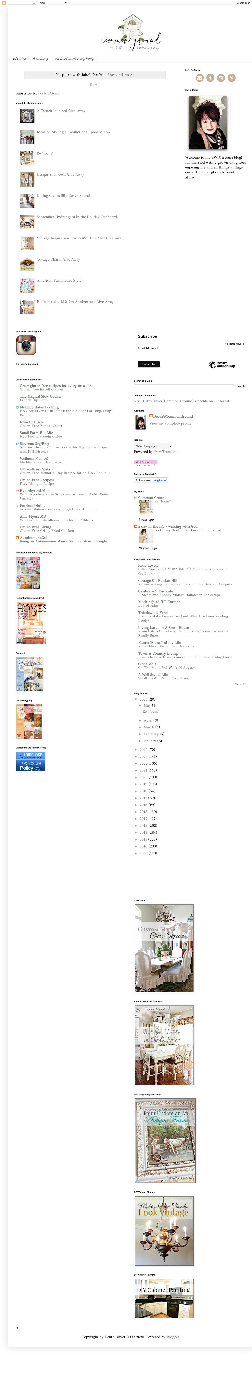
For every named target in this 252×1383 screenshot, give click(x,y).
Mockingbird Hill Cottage (159, 602)
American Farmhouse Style (59, 280)
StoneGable (147, 664)
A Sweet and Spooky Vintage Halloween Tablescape (179, 595)
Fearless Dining (32, 505)
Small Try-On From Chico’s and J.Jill (167, 678)
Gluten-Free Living (35, 527)
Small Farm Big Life (36, 433)
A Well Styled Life (153, 675)
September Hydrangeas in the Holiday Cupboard (77, 217)
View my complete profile (170, 423)
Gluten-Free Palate (35, 469)
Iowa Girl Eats (32, 422)
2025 (144, 699)
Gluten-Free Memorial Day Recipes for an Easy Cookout (65, 473)
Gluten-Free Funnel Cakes (41, 426)
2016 (144, 805)
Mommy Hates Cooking (39, 407)
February (152, 734)
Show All (240, 684)
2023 (144, 756)
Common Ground (152, 498)
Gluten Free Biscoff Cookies (41, 389)
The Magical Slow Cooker (41, 396)
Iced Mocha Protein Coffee (41, 436)
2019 (144, 784)
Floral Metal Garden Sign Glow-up (166, 646)
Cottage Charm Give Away (58, 259)
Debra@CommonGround (173, 416)
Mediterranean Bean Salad (41, 462)
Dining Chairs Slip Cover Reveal (63, 195)
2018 (144, 791)
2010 (144, 846)
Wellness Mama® (34, 458)
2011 (144, 839)
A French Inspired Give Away (61, 111)
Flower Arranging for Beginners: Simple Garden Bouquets (185, 584)
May (148, 705)
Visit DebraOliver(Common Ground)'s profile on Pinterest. (182, 401)
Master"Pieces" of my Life (159, 642)
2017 (144, 798)
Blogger (173, 1337)
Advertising (40, 58)
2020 (144, 777)
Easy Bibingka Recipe (37, 484)
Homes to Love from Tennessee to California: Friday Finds (185, 657)
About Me (19, 58)
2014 (144, 819)
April (148, 720)
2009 (144, 853)
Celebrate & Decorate (155, 591)
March (149, 727)
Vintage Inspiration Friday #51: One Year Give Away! (80, 238)
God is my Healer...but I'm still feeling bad (188, 530)
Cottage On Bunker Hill (157, 580)
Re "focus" (45, 153)
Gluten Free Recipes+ (37, 480)
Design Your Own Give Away (60, 174)
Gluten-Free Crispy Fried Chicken (47, 531)
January (150, 741)
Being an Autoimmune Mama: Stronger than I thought (63, 541)
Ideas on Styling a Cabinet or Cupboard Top (73, 132)
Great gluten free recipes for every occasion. (56, 386)
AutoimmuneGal (33, 538)
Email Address (148, 348)
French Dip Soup (34, 400)
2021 (144, 770)
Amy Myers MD (33, 516)
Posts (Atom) (49, 93)
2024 (144, 749)
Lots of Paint (148, 605)
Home (94, 85)
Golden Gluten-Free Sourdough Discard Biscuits (58, 509)
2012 (144, 832)
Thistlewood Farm (153, 613)
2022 (144, 763)
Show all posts (120, 74)
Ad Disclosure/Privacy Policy (75, 58)
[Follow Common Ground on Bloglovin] (146, 464)
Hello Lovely (148, 565)
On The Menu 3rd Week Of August (166, 668)
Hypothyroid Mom (35, 490)
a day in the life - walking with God (167, 526)
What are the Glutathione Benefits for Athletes (56, 520)
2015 (144, 812)
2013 (144, 825)
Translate (169, 452)
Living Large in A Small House (163, 627)
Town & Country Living (158, 653)
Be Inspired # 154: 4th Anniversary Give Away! (76, 302)
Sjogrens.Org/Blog (34, 443)
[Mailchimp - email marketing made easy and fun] (222, 368)
